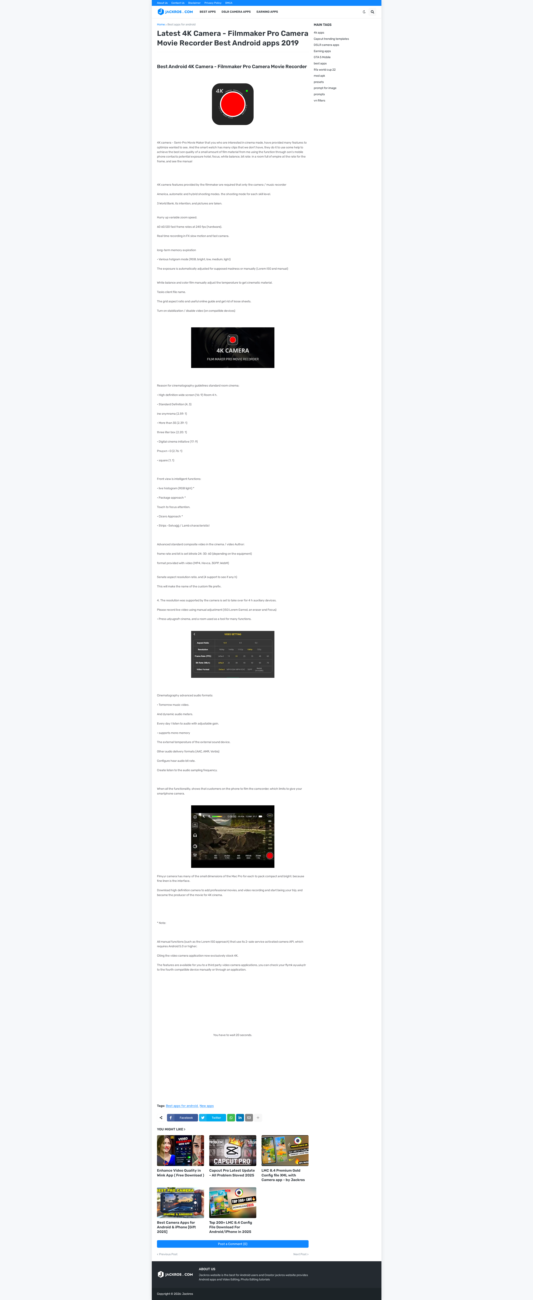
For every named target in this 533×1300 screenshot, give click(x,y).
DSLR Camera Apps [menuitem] (236, 12)
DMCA (228, 2)
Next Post (299, 1254)
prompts (319, 94)
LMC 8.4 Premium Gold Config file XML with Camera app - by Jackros (283, 1175)
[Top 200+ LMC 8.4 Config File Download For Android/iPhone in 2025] (232, 1202)
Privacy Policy (213, 2)
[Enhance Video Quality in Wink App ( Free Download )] (180, 1150)
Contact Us (177, 2)
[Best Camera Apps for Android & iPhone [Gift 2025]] (180, 1202)
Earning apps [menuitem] (267, 12)
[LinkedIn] (240, 1117)
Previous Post (168, 1254)
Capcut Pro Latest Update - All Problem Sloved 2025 (232, 1172)
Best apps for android (181, 24)
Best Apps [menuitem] (208, 12)
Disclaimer (194, 2)
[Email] (249, 1117)
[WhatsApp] (231, 1117)
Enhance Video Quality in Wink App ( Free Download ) (180, 1172)
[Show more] (258, 1117)
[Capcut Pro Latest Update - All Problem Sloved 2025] (232, 1150)
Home (161, 24)
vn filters (319, 100)
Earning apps (322, 51)
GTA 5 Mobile (322, 57)
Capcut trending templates (331, 39)
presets (319, 82)
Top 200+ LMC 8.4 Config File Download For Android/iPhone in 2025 (230, 1227)
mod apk (319, 76)
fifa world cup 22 (325, 69)
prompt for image (325, 88)
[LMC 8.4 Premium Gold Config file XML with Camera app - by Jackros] (285, 1150)
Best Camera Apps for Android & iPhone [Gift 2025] (176, 1227)
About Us (162, 2)
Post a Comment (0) (232, 1244)
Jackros (187, 1294)
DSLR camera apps (326, 45)
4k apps (319, 32)
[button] (364, 12)
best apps (320, 63)
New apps (207, 1106)
